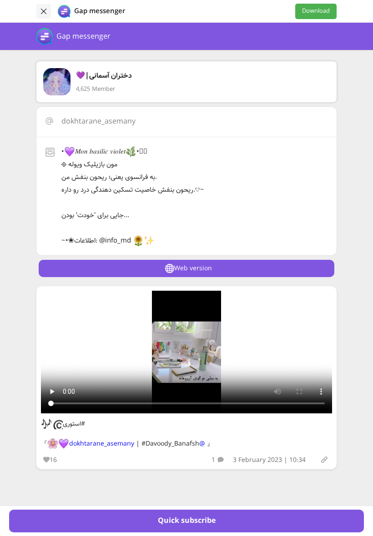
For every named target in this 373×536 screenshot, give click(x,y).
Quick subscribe (187, 520)
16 (53, 460)
